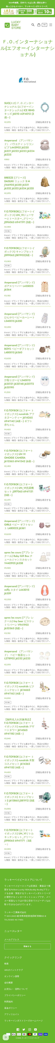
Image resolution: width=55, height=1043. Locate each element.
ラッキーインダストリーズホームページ (23, 1020)
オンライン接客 (11, 976)
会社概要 (8, 982)
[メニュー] (51, 25)
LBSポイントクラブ (13, 970)
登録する (27, 946)
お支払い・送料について (16, 989)
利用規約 (8, 1001)
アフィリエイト (11, 1014)
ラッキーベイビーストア (30, 1038)
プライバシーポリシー (15, 995)
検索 (6, 963)
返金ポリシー (10, 1008)
